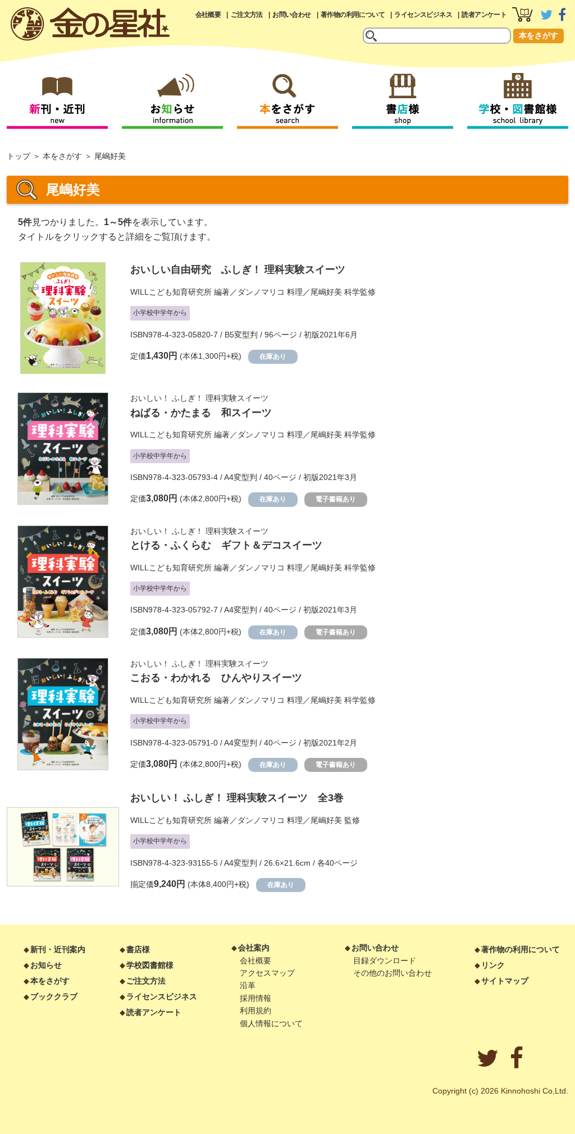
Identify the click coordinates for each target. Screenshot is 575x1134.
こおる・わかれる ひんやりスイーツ (216, 677)
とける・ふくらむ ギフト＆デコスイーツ (226, 545)
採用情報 (255, 998)
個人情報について (271, 1023)
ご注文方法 (247, 15)
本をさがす (538, 35)
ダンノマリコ (261, 291)
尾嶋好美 (326, 291)
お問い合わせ (291, 15)
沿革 (247, 985)
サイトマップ (504, 980)
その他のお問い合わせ (392, 972)
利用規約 (255, 1010)
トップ (18, 156)
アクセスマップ (267, 972)
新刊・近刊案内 (57, 949)
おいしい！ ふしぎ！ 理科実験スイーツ (199, 398)
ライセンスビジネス (423, 15)
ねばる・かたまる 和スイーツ (201, 412)
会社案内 (254, 947)
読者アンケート (484, 15)
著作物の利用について (353, 15)
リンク (493, 965)
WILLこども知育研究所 (171, 291)
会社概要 (208, 15)
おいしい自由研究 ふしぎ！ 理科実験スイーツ (237, 269)
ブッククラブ (53, 996)
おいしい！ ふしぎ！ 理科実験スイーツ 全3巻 (237, 797)
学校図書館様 (150, 965)
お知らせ (46, 965)
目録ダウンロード (384, 960)
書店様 (138, 949)
